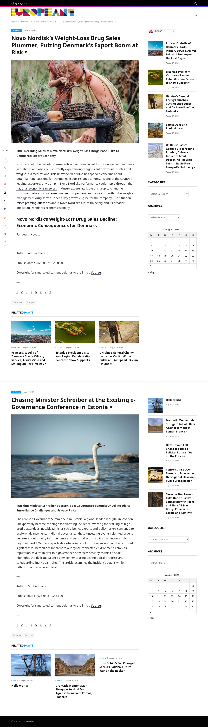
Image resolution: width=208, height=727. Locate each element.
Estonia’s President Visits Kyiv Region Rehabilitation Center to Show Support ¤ (73, 356)
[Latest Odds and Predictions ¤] (155, 130)
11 (158, 250)
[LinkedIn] (5, 176)
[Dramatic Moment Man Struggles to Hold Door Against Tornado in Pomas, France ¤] (75, 665)
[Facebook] (5, 159)
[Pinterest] (5, 184)
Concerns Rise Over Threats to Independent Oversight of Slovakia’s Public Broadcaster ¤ (181, 475)
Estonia (59, 347)
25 (158, 260)
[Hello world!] (31, 665)
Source (96, 272)
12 (165, 250)
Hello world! (19, 686)
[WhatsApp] (5, 242)
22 (186, 255)
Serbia (102, 658)
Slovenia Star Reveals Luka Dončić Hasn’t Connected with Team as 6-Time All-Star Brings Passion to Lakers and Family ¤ (180, 503)
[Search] (195, 3)
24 (151, 260)
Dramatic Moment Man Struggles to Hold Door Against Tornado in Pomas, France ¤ (73, 691)
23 (193, 255)
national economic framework (36, 188)
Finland (103, 347)
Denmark (16, 30)
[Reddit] (5, 217)
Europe (30, 302)
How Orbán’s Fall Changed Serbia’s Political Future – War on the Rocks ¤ (117, 667)
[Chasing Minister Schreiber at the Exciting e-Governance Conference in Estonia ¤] (75, 456)
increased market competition (66, 193)
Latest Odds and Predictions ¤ (176, 126)
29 (186, 606)
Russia (14, 680)
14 (179, 250)
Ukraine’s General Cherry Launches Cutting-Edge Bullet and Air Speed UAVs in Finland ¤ (118, 358)
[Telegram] (5, 234)
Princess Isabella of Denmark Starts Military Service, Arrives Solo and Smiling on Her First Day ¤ (28, 358)
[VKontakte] (5, 225)
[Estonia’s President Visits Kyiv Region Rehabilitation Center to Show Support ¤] (75, 332)
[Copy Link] (5, 200)
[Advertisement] (115, 11)
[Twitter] (5, 167)
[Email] (5, 192)
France (58, 680)
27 (172, 260)
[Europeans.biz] (42, 12)
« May (151, 272)
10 (151, 250)
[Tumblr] (5, 209)
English (157, 31)
